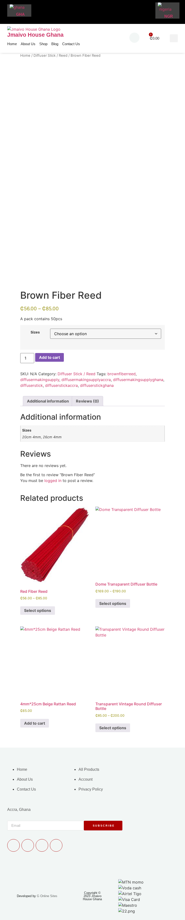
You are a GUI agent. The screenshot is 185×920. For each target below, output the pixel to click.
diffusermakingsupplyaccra (86, 379)
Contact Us (71, 44)
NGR (168, 16)
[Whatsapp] (13, 845)
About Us (28, 44)
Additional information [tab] (48, 401)
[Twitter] (42, 845)
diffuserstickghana (97, 385)
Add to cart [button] (34, 723)
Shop (43, 44)
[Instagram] (56, 845)
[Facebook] (27, 845)
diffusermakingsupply (39, 379)
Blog (54, 44)
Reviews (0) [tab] (87, 401)
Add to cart (49, 357)
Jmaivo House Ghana (35, 35)
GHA (20, 14)
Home (12, 44)
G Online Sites (47, 896)
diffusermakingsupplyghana (138, 379)
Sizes (35, 332)
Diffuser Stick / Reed (50, 55)
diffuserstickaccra (61, 385)
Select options (37, 610)
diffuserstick (31, 385)
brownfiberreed (121, 373)
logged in (52, 480)
